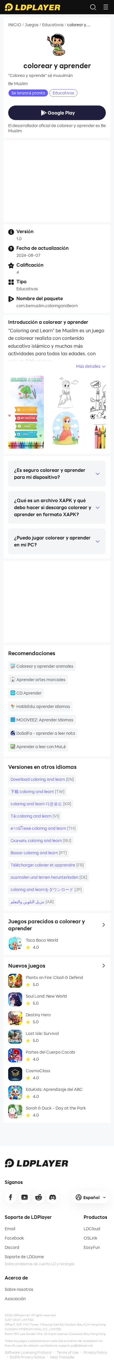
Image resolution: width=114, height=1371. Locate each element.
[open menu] (105, 6)
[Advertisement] (57, 181)
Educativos (53, 24)
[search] (92, 6)
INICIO (14, 24)
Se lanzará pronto (28, 93)
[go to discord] (52, 1197)
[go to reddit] (38, 1197)
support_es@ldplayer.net (76, 1345)
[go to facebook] (10, 1197)
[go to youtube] (24, 1197)
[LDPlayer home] (32, 7)
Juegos (32, 24)
